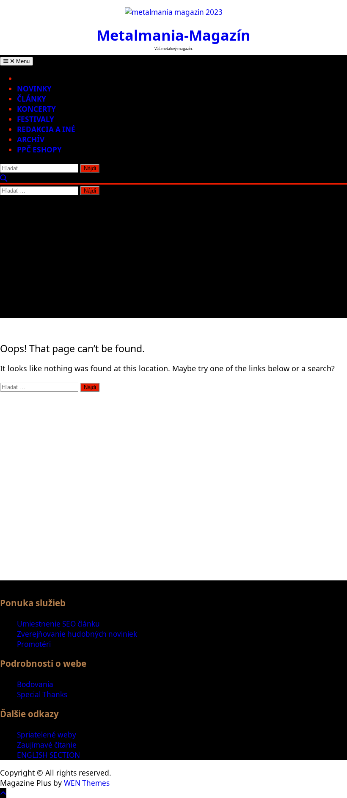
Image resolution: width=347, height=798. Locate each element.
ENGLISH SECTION (48, 755)
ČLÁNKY (31, 99)
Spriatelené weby (46, 735)
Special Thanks (42, 694)
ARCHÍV (30, 139)
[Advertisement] (173, 258)
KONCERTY (36, 109)
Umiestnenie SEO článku (58, 624)
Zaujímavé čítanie (47, 745)
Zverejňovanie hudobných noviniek (77, 634)
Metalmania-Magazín (173, 35)
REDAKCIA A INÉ (46, 129)
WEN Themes (87, 783)
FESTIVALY (35, 119)
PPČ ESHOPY (39, 150)
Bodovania (35, 684)
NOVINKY (34, 89)
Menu (22, 61)
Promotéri (34, 644)
